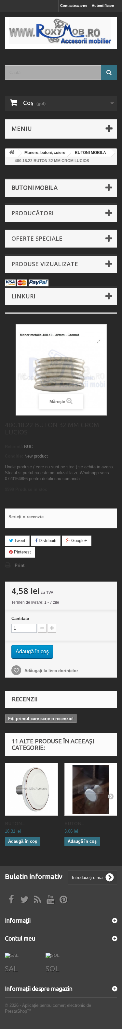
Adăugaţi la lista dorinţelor (50, 670)
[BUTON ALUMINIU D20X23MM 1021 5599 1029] (90, 789)
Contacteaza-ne (73, 6)
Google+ (78, 540)
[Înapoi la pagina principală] (12, 153)
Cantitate (20, 618)
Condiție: (14, 456)
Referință (14, 446)
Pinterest (22, 552)
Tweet (19, 540)
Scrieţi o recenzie (26, 516)
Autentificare (103, 6)
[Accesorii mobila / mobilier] (61, 33)
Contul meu (20, 938)
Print (19, 565)
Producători (32, 213)
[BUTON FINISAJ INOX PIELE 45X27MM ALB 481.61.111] (31, 789)
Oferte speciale (36, 238)
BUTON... (15, 823)
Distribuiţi (46, 540)
